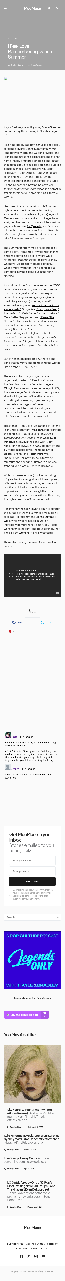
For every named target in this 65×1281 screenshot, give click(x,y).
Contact (52, 1244)
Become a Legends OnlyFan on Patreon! (33, 998)
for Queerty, (34, 226)
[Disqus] (32, 682)
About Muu (39, 1244)
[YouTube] (43, 1256)
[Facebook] (21, 1256)
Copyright (23, 1248)
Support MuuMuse (18, 1244)
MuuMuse (32, 8)
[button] (5, 8)
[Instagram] (36, 1256)
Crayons (24, 532)
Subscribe (32, 881)
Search (58, 917)
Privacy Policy (40, 1248)
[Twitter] (28, 1256)
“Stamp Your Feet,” (47, 309)
